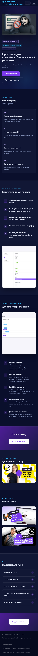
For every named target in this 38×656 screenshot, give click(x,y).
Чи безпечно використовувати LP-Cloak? (16, 594)
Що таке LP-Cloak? (11, 572)
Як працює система (12, 80)
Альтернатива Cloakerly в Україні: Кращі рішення (16, 648)
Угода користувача (25, 638)
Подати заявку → (19, 441)
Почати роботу (11, 74)
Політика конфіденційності (10, 638)
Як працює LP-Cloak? (11, 579)
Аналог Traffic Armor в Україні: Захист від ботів (16, 652)
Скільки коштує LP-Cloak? (13, 602)
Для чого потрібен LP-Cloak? (14, 586)
